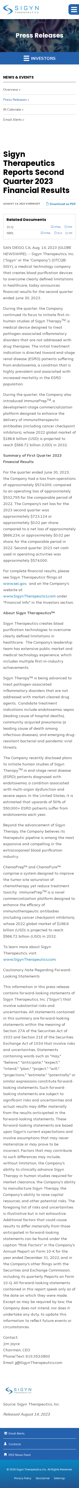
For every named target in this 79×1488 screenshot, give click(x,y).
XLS (59, 233)
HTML (57, 227)
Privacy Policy (22, 1478)
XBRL (10, 233)
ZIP (70, 233)
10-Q (10, 227)
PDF (69, 227)
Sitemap (59, 1478)
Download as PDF (62, 204)
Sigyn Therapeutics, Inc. (31, 1469)
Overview (10, 89)
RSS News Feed (20, 1455)
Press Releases (15, 99)
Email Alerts (12, 119)
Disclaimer (43, 1478)
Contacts (15, 1444)
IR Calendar (12, 109)
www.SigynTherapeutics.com (29, 596)
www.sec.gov (14, 583)
